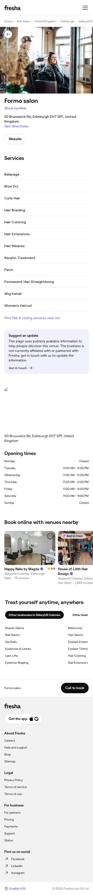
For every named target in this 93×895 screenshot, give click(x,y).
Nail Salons (12, 635)
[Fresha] (12, 8)
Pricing (9, 819)
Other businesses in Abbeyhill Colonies (34, 615)
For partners (12, 812)
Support (9, 833)
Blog (7, 754)
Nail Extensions (78, 662)
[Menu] (85, 7)
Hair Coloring (77, 655)
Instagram (18, 873)
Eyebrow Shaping (16, 662)
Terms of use (13, 794)
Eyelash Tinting (78, 648)
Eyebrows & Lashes (18, 648)
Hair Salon (23, 21)
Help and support (15, 747)
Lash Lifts (11, 655)
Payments (11, 826)
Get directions (16, 126)
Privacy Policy (13, 780)
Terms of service (15, 787)
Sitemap (9, 761)
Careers (9, 740)
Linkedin (16, 866)
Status (8, 840)
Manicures (75, 628)
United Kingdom (45, 21)
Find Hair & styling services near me (32, 318)
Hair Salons (75, 635)
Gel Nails (11, 642)
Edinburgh (67, 21)
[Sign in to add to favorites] (50, 536)
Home (8, 21)
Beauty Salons (14, 628)
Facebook (17, 859)
